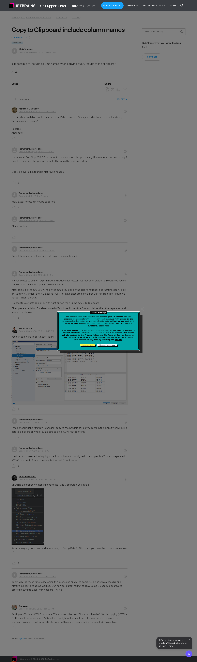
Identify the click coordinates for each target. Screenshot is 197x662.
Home (22, 5)
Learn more (104, 326)
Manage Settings (107, 345)
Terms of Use (114, 335)
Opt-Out (118, 340)
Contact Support (112, 5)
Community (132, 5)
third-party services (78, 337)
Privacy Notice (92, 335)
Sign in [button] (172, 5)
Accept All (87, 345)
